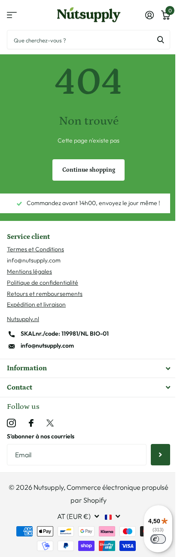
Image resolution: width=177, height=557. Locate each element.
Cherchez (160, 39)
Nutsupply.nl (23, 319)
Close (88, 368)
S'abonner (160, 454)
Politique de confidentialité (42, 282)
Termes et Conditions (35, 249)
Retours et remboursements (44, 294)
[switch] (158, 539)
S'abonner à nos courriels (40, 436)
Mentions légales (29, 271)
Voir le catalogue (12, 15)
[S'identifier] (149, 15)
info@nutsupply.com (47, 345)
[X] (50, 423)
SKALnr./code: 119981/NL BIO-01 (65, 333)
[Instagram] (11, 423)
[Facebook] (31, 423)
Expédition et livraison (36, 304)
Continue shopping (88, 170)
